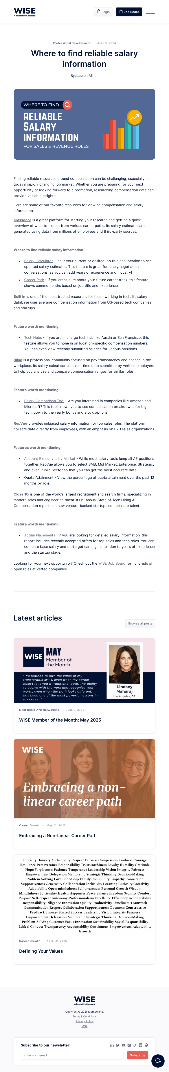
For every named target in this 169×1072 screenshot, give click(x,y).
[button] (150, 11)
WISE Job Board (111, 563)
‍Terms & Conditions (84, 1016)
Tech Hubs (33, 337)
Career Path (34, 280)
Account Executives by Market (49, 458)
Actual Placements (39, 535)
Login (103, 11)
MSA (85, 1026)
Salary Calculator (38, 261)
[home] (25, 11)
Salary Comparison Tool (44, 401)
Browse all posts (140, 623)
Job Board (129, 11)
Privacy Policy (85, 1021)
